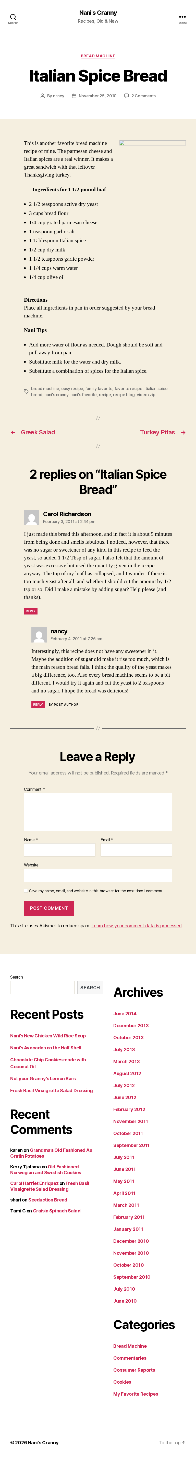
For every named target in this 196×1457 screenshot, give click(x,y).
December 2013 (131, 1025)
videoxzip (146, 394)
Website (31, 864)
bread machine (45, 388)
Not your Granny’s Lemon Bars (43, 1078)
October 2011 (128, 1133)
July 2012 (124, 1085)
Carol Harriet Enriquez (34, 1183)
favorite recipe (128, 388)
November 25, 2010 (98, 95)
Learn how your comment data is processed (136, 925)
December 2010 (131, 1241)
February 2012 (129, 1109)
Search (16, 977)
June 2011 (124, 1169)
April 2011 (124, 1193)
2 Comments (143, 95)
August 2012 (127, 1073)
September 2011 (131, 1145)
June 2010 (125, 1301)
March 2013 (126, 1061)
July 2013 (124, 1049)
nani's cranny (56, 394)
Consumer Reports (134, 1370)
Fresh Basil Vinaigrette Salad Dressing (51, 1090)
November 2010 (131, 1253)
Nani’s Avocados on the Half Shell (45, 1047)
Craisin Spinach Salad (57, 1210)
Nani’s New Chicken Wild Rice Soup (48, 1035)
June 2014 (125, 1013)
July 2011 (123, 1157)
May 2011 (123, 1181)
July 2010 (124, 1289)
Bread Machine (98, 56)
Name (31, 840)
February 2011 (129, 1217)
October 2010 (128, 1265)
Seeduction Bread (47, 1199)
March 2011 (126, 1205)
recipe (105, 394)
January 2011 (128, 1229)
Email (107, 840)
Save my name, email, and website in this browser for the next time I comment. (96, 891)
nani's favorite (83, 394)
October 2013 (128, 1037)
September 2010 (132, 1277)
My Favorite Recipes (135, 1394)
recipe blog (123, 394)
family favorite (98, 388)
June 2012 (124, 1097)
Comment (34, 789)
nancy (58, 95)
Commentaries (129, 1358)
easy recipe (72, 388)
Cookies (122, 1382)
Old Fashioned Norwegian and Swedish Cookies (45, 1169)
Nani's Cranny (98, 13)
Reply (31, 611)
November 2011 (130, 1121)
